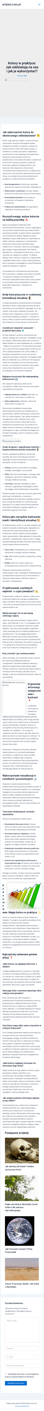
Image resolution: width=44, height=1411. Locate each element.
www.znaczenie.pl (22, 1406)
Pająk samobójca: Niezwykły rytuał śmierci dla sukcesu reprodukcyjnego (21, 1207)
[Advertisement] (22, 37)
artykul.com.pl (11, 4)
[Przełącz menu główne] (39, 4)
